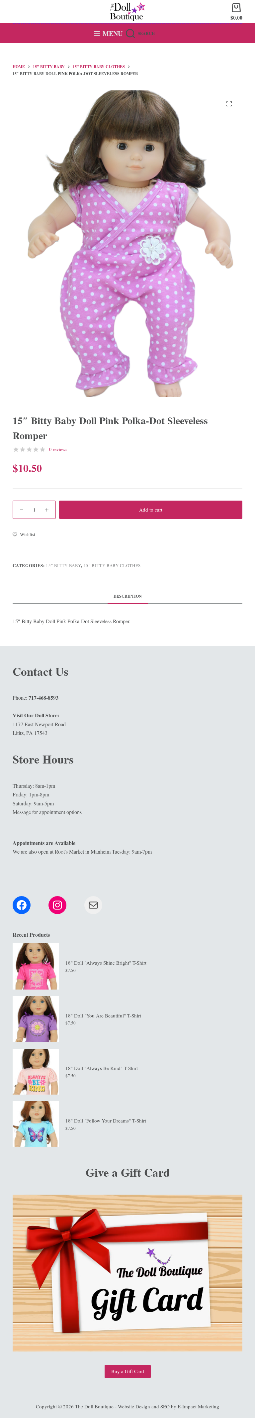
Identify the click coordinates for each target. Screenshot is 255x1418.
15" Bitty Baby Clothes (112, 565)
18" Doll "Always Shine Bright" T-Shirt (105, 962)
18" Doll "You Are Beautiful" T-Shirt (103, 1015)
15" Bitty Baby (63, 565)
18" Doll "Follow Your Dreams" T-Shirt (105, 1120)
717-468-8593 (43, 697)
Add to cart (150, 509)
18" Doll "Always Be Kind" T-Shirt (101, 1068)
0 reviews (58, 449)
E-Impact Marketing (198, 1406)
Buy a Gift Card (127, 1371)
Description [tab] (128, 596)
